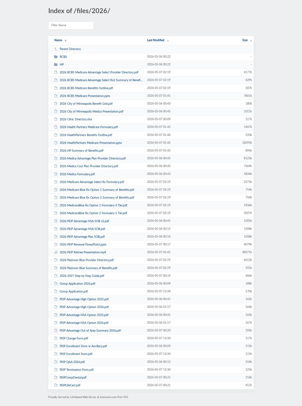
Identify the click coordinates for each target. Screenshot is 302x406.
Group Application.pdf (74, 291)
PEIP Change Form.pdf (74, 338)
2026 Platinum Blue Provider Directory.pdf (87, 260)
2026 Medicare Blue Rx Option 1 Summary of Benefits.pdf (97, 190)
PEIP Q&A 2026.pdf (72, 362)
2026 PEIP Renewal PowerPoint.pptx (83, 244)
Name (58, 40)
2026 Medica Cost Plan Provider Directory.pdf (89, 166)
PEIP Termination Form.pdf (77, 369)
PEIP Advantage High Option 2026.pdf (84, 307)
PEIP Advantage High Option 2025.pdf (84, 299)
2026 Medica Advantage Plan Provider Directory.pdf (93, 158)
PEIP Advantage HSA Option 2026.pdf (84, 323)
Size (245, 40)
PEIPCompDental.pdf (73, 377)
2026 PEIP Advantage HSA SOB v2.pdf (84, 221)
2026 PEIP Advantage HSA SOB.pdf (82, 229)
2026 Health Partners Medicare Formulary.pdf (89, 127)
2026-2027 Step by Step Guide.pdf (82, 276)
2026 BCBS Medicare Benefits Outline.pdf (86, 88)
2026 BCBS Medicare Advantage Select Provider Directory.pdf (99, 72)
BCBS (63, 57)
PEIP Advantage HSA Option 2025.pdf (84, 315)
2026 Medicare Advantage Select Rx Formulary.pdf (92, 182)
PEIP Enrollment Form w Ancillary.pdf (83, 346)
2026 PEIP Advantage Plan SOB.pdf (82, 236)
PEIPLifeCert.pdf (70, 385)
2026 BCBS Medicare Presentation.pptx (85, 96)
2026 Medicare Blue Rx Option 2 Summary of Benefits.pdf (97, 197)
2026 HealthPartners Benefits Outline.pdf (86, 135)
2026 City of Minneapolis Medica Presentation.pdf (91, 111)
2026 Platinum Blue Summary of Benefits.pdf (88, 268)
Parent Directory (70, 49)
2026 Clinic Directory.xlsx (76, 119)
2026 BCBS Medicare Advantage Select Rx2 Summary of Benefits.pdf (101, 80)
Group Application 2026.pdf (77, 283)
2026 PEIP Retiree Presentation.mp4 (83, 252)
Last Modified (155, 40)
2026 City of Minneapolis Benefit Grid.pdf (86, 103)
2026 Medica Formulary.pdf (77, 174)
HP (62, 64)
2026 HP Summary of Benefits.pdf (82, 150)
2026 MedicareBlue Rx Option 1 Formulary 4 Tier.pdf (93, 205)
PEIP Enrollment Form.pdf (76, 354)
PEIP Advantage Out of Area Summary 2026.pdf (90, 330)
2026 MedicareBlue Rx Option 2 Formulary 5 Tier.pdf (93, 213)
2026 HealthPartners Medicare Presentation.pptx (91, 143)
